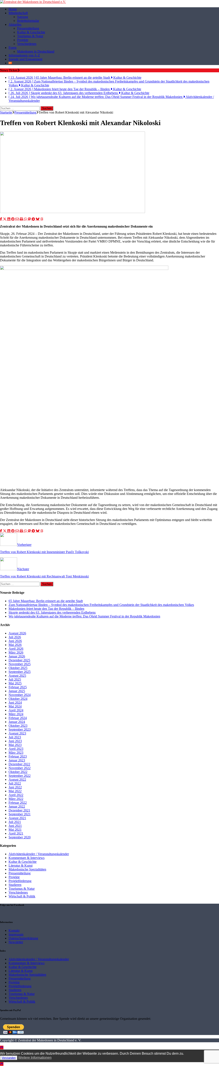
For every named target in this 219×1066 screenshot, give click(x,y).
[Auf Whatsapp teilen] (26, 219)
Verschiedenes (26, 44)
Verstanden (9, 1057)
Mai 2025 (15, 683)
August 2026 (17, 633)
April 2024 (16, 710)
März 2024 (16, 714)
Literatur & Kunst (21, 865)
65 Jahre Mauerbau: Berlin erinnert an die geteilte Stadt (46, 601)
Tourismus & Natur (30, 36)
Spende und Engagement (25, 59)
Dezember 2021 (19, 810)
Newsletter (16, 942)
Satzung (22, 17)
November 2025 (20, 664)
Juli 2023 (15, 737)
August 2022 (17, 779)
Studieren (15, 885)
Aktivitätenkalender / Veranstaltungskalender (39, 854)
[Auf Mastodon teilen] (30, 219)
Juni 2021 (15, 826)
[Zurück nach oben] (1, 1047)
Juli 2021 (15, 822)
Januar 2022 (17, 806)
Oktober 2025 (18, 668)
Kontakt (14, 930)
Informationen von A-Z (24, 55)
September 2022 (20, 775)
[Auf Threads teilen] (41, 219)
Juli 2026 (15, 637)
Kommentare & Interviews (26, 858)
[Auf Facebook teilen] (1, 219)
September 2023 (20, 729)
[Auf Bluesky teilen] (38, 219)
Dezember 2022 (19, 764)
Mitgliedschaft (18, 13)
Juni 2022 (15, 787)
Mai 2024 (15, 706)
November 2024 (20, 695)
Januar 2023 (17, 760)
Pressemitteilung (28, 28)
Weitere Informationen (35, 1057)
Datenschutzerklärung (23, 938)
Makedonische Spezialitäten (27, 869)
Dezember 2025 (19, 660)
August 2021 (17, 818)
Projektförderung (20, 881)
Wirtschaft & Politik (22, 896)
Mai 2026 (15, 645)
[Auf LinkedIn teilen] (9, 219)
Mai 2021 (15, 829)
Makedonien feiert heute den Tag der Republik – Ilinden (46, 608)
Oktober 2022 (18, 772)
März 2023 (16, 752)
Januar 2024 (17, 722)
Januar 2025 (17, 691)
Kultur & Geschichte (31, 32)
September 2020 (20, 837)
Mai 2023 (15, 745)
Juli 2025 (15, 679)
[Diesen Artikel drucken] (22, 219)
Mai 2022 (15, 791)
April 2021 (16, 833)
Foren (12, 47)
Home (13, 9)
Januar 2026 (17, 656)
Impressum (16, 934)
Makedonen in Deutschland (35, 51)
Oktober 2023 (18, 725)
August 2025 (17, 675)
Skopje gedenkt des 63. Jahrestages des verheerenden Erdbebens (52, 612)
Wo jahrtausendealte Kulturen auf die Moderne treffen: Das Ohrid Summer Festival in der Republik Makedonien (84, 616)
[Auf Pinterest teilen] (13, 219)
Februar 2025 (18, 687)
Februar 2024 (18, 718)
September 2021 (20, 814)
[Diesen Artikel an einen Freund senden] (17, 219)
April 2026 (16, 648)
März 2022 (16, 799)
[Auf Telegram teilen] (34, 219)
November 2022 (20, 768)
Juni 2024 (15, 702)
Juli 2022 (15, 783)
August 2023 (17, 733)
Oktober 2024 (18, 698)
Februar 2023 (18, 756)
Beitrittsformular (28, 20)
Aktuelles (15, 24)
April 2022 (16, 795)
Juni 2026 (15, 641)
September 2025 (20, 672)
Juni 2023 (15, 741)
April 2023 (16, 749)
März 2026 (16, 652)
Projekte (22, 40)
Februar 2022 (18, 802)
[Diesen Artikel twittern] (5, 219)
